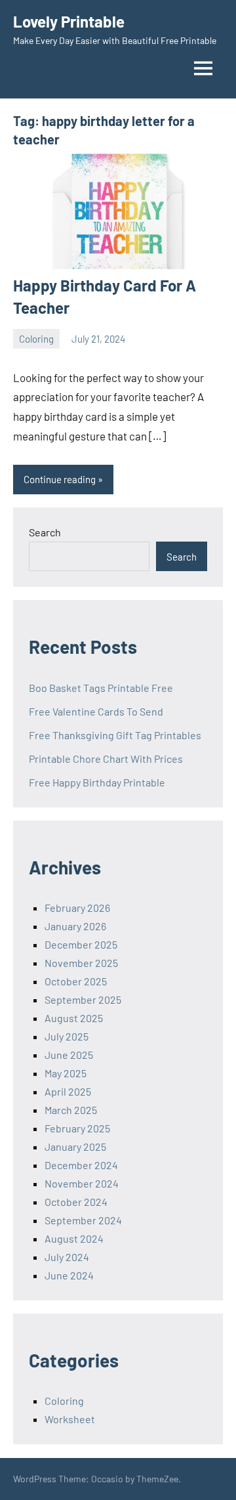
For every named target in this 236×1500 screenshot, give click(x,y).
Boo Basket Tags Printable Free (101, 687)
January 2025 (75, 1146)
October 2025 (76, 981)
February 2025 (77, 1128)
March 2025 (71, 1110)
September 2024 (83, 1220)
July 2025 (66, 1036)
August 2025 (74, 1018)
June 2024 (69, 1275)
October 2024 (76, 1201)
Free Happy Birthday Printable (97, 782)
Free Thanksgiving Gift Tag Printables (115, 735)
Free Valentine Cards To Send (96, 711)
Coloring (36, 339)
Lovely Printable (69, 21)
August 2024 (74, 1238)
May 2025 (66, 1073)
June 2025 (69, 1054)
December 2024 (81, 1165)
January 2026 (75, 926)
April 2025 (68, 1091)
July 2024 (67, 1257)
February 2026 (77, 907)
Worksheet (70, 1419)
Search (45, 532)
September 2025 (83, 999)
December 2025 (81, 944)
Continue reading (60, 479)
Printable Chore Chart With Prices (106, 758)
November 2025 (81, 962)
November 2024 (82, 1183)
